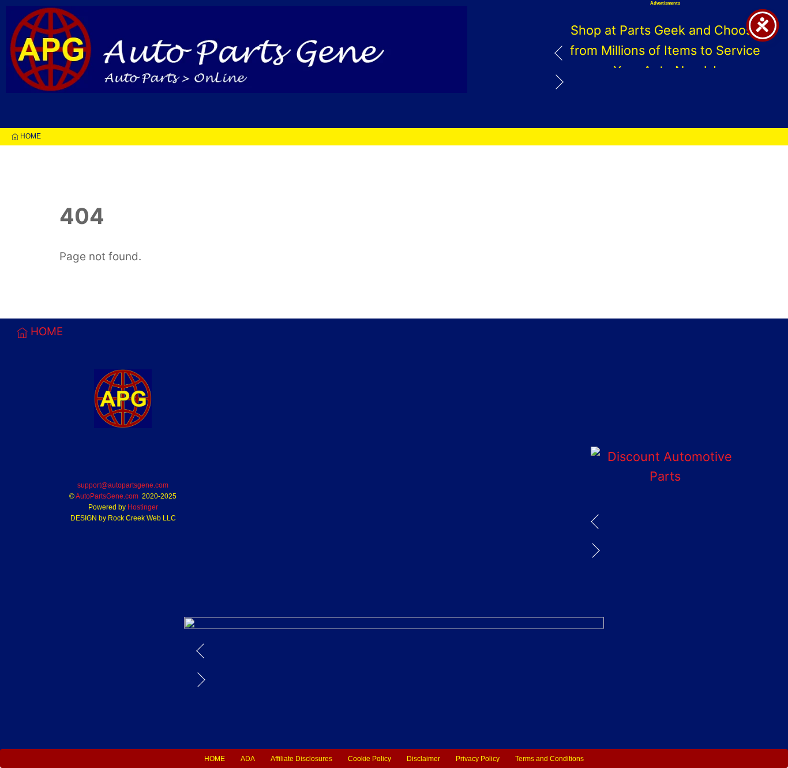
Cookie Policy (369, 759)
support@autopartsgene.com (122, 485)
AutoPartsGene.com (107, 496)
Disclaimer (423, 759)
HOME (29, 136)
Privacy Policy (478, 759)
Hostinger (142, 507)
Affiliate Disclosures (301, 759)
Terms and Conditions (549, 759)
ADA (248, 759)
